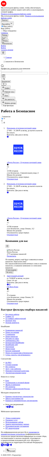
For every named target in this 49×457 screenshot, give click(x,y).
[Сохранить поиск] (3, 76)
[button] (3, 46)
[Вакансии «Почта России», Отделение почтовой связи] (27, 150)
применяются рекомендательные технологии (20, 433)
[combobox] (11, 71)
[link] (5, 40)
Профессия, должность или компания (15, 69)
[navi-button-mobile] (3, 53)
